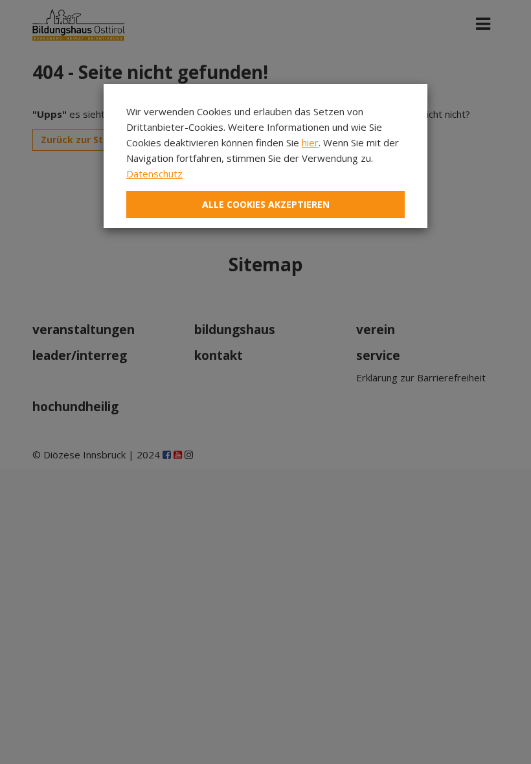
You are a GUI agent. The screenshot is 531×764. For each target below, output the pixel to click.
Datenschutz (154, 173)
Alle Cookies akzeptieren (266, 204)
